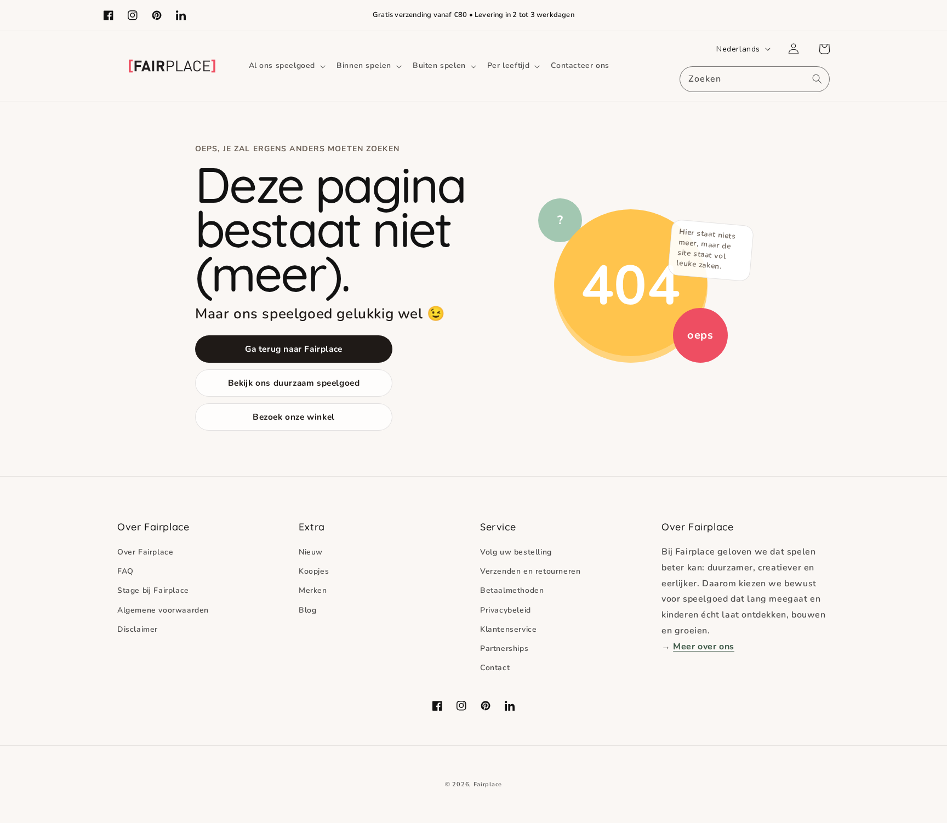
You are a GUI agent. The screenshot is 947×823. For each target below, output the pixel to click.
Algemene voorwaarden (163, 610)
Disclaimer (137, 629)
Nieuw (311, 552)
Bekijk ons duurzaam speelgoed (294, 382)
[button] (286, 65)
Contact (495, 667)
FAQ (125, 571)
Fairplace (488, 784)
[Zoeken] (817, 79)
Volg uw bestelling (516, 552)
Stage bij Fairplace (153, 590)
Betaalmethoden (512, 590)
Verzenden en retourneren (530, 571)
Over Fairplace (145, 552)
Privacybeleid (505, 610)
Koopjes (314, 571)
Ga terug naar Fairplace (294, 349)
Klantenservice (508, 629)
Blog (307, 610)
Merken (313, 590)
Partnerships (504, 648)
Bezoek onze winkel (294, 416)
